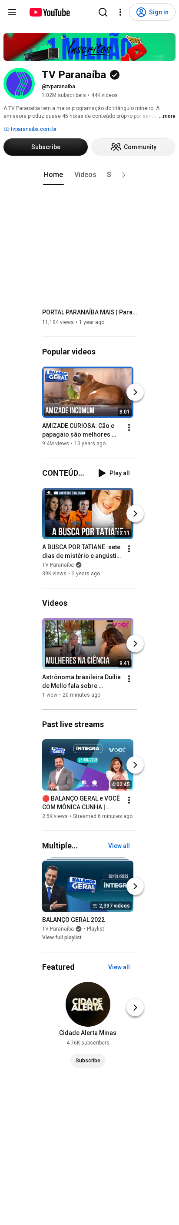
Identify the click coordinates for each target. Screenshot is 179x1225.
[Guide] (12, 12)
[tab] (53, 174)
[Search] (103, 12)
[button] (123, 174)
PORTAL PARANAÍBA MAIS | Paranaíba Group (89, 312)
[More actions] (129, 427)
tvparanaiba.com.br (33, 129)
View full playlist (62, 938)
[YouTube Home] (49, 12)
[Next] (135, 392)
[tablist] (89, 174)
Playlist (95, 929)
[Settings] (120, 12)
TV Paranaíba (58, 565)
